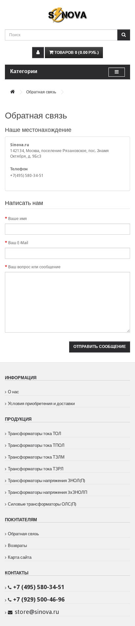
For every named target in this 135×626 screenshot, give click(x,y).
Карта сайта (19, 557)
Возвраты (17, 545)
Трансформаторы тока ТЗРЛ (36, 468)
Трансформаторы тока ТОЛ (34, 433)
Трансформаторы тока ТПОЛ (36, 445)
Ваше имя (17, 218)
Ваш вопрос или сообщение (34, 267)
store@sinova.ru (37, 611)
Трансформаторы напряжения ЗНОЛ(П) (46, 480)
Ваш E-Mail (18, 243)
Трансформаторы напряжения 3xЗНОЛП (47, 492)
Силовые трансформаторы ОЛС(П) (42, 504)
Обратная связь (41, 92)
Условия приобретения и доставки (41, 403)
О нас (13, 391)
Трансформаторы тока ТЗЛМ (36, 457)
